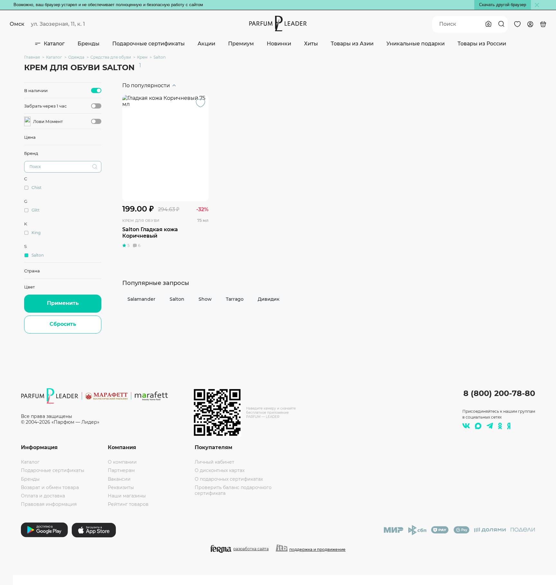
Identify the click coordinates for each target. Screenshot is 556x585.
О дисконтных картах (220, 470)
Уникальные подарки (415, 44)
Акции (206, 44)
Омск (17, 24)
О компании (122, 462)
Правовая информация (49, 504)
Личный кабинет (214, 462)
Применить (63, 303)
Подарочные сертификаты (148, 44)
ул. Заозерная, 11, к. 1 (58, 24)
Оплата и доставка (43, 496)
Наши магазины (127, 496)
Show (205, 299)
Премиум (241, 44)
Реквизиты (121, 487)
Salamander (141, 299)
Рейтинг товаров (128, 504)
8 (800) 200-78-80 (499, 393)
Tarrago (235, 299)
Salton (177, 299)
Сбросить (63, 324)
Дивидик (268, 299)
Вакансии (119, 479)
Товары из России (482, 44)
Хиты (311, 44)
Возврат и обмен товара (50, 487)
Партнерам (121, 470)
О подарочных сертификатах (229, 479)
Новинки (279, 44)
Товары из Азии (352, 44)
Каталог (54, 44)
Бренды (88, 44)
